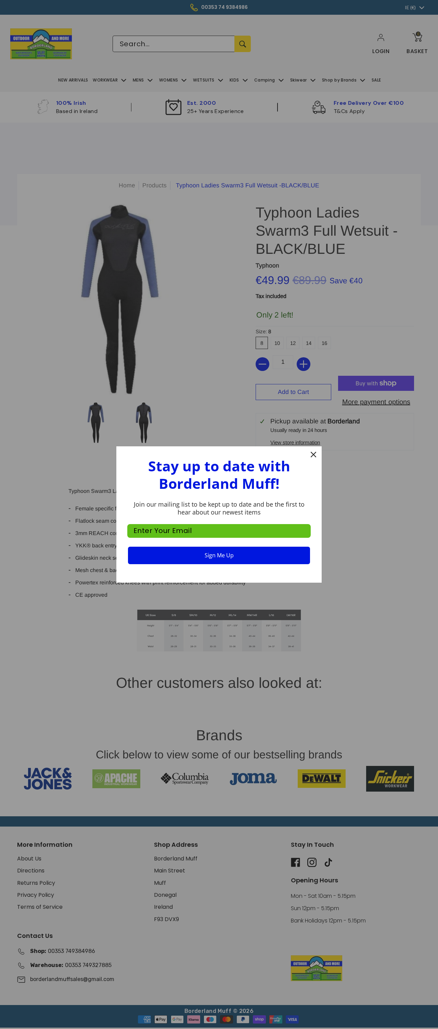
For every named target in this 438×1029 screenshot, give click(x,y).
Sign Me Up (219, 555)
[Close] (313, 454)
